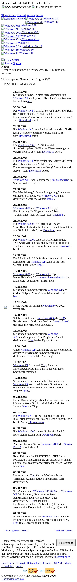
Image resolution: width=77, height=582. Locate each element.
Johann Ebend (60, 321)
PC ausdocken (59, 179)
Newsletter (48, 305)
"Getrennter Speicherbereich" (50, 277)
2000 (53, 491)
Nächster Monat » (64, 530)
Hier (30, 340)
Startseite (20, 18)
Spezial (17, 63)
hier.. (16, 296)
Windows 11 (25, 53)
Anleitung (57, 214)
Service (31, 15)
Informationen (36, 422)
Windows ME (28, 25)
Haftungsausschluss (12, 578)
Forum (12, 15)
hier (29, 101)
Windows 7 (24, 42)
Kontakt (21, 15)
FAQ (62, 318)
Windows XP (27, 35)
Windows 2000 (30, 32)
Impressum (7, 562)
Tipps (4, 15)
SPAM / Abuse (62, 562)
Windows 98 (50, 21)
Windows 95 (50, 18)
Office (15, 59)
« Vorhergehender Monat (16, 530)
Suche (39, 15)
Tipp (39, 264)
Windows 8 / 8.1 (32, 46)
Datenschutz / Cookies (39, 562)
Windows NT (28, 28)
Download (25, 120)
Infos (50, 198)
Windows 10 (26, 49)
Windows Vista (30, 39)
